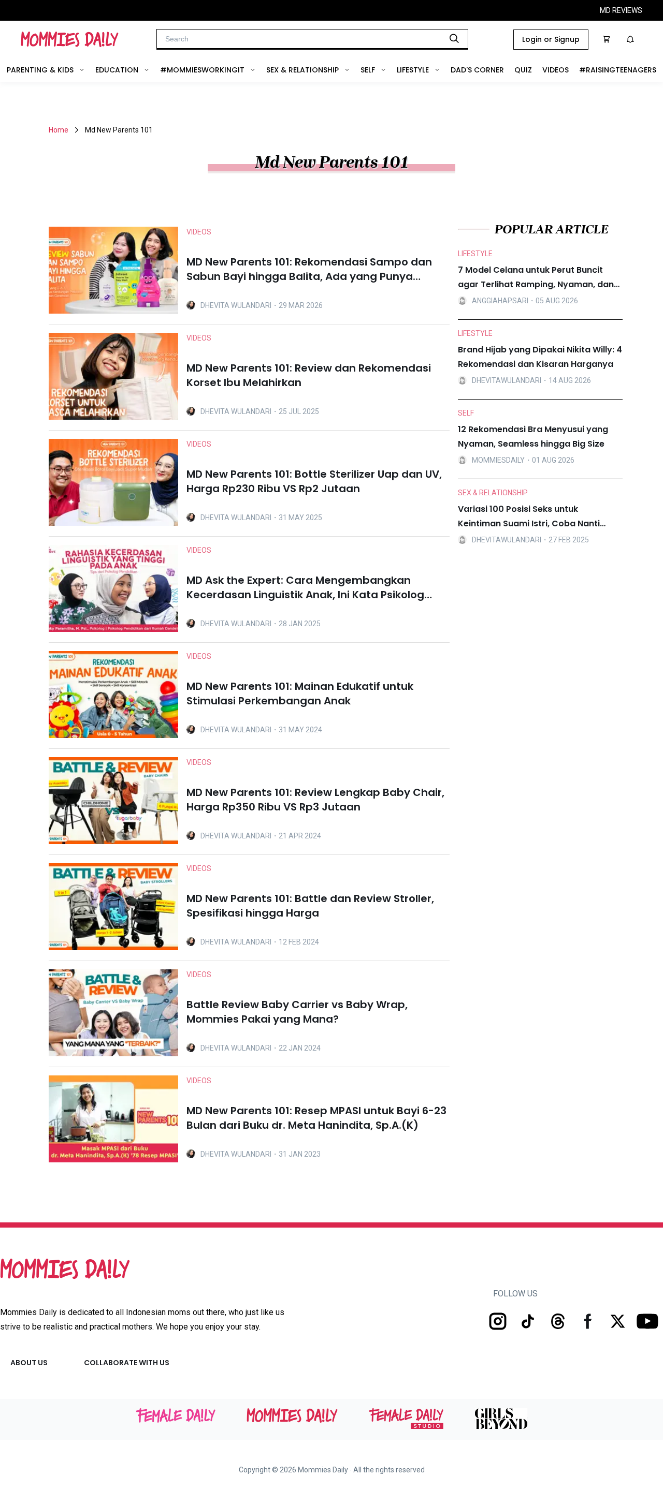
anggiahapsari (500, 301)
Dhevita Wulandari (235, 305)
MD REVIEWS (621, 10)
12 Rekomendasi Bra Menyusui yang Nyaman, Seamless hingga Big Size (533, 436)
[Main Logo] (70, 39)
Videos (555, 70)
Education (116, 70)
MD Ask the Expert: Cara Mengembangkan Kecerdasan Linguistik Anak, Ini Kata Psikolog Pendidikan (305, 587)
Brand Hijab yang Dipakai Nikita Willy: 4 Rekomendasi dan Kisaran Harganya (540, 357)
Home (58, 130)
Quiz (523, 70)
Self (368, 70)
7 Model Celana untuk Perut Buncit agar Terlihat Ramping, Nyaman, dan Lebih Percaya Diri (536, 278)
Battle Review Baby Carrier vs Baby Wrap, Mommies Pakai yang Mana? (297, 1011)
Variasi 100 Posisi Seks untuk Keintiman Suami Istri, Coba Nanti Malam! (529, 517)
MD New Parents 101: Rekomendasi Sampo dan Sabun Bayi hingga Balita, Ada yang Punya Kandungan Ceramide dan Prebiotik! (309, 269)
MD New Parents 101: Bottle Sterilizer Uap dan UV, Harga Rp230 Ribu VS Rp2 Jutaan (314, 481)
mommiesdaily (498, 460)
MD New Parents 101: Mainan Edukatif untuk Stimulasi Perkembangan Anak (299, 693)
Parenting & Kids (40, 70)
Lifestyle (413, 70)
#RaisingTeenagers (617, 70)
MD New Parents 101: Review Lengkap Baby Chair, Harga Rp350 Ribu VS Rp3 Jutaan (315, 799)
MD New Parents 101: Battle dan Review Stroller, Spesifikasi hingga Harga (310, 905)
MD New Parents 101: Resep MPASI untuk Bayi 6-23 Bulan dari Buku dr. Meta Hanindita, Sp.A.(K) (316, 1117)
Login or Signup (551, 39)
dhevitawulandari (506, 380)
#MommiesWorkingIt (202, 70)
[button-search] (454, 38)
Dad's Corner (477, 70)
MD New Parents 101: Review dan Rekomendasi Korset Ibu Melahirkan (308, 375)
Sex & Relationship (302, 70)
